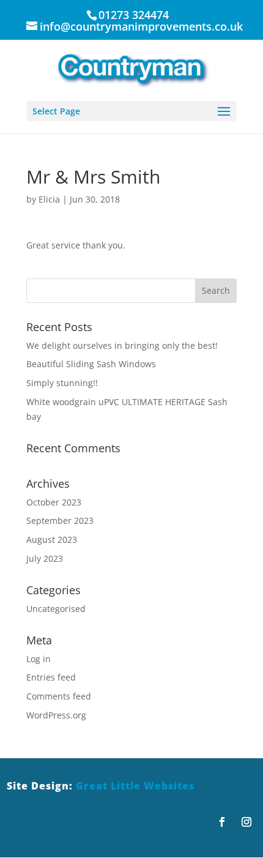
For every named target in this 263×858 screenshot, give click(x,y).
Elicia (49, 199)
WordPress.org (56, 715)
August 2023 (51, 539)
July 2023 (44, 558)
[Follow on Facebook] (222, 822)
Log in (38, 659)
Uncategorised (56, 608)
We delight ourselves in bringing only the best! (122, 345)
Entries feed (51, 677)
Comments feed (58, 696)
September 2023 (60, 520)
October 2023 (53, 502)
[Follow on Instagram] (246, 822)
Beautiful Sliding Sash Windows (91, 364)
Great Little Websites (135, 786)
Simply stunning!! (62, 383)
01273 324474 (133, 14)
